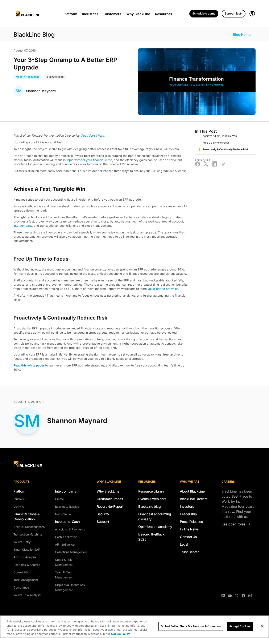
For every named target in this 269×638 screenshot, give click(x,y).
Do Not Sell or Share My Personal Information (191, 626)
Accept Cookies (240, 626)
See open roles (233, 524)
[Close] (262, 626)
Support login (234, 13)
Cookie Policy (120, 633)
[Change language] (252, 13)
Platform (70, 14)
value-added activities (163, 288)
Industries (90, 14)
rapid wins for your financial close (89, 160)
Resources (163, 14)
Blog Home (242, 34)
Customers (112, 14)
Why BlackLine (138, 14)
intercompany (22, 225)
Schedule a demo (203, 13)
